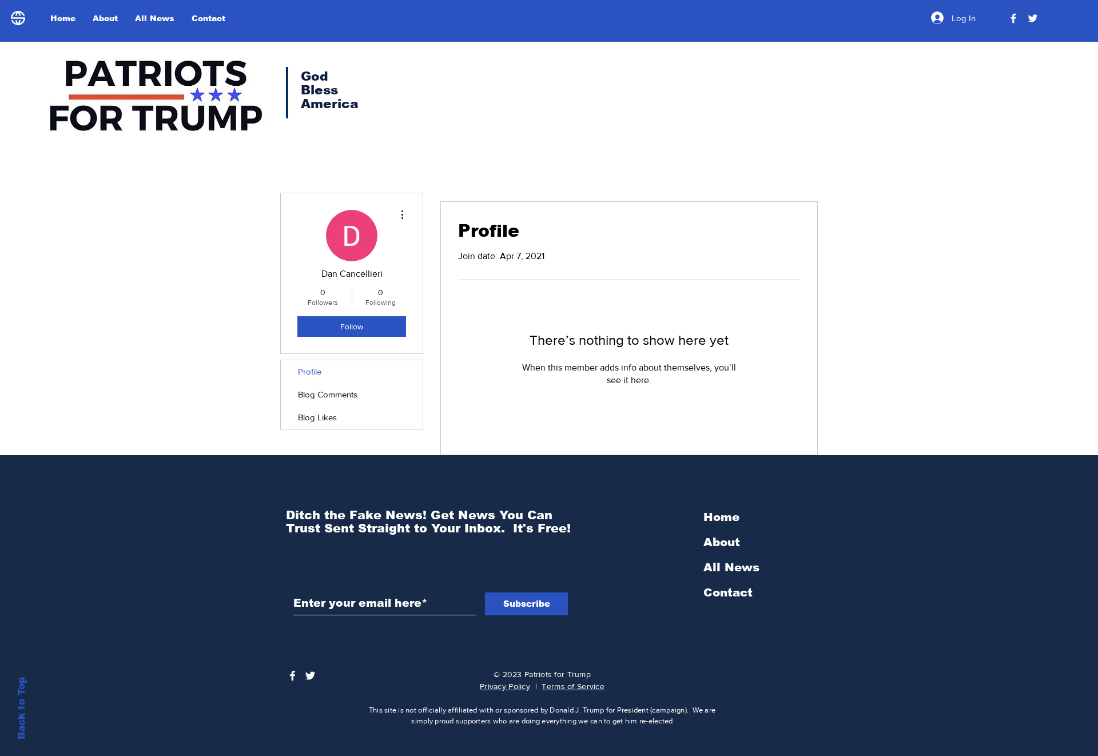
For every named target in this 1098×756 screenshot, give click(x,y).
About (721, 542)
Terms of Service (573, 686)
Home (721, 517)
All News (731, 567)
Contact (728, 592)
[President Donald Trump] (1013, 18)
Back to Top (21, 708)
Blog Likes (317, 417)
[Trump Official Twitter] (1033, 18)
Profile (309, 371)
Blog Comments (327, 394)
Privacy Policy (505, 686)
